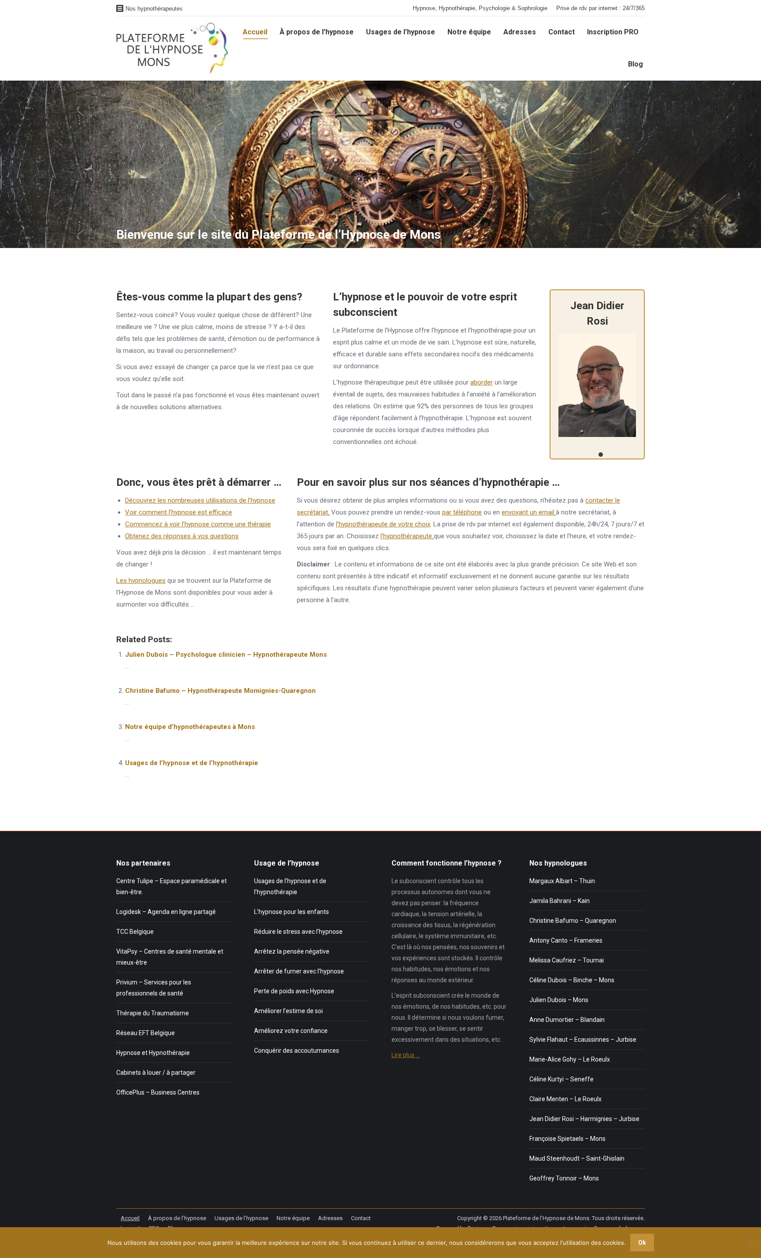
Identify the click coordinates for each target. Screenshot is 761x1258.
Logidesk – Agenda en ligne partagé (166, 911)
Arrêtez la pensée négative (291, 951)
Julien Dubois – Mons (558, 999)
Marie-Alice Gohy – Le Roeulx (569, 1059)
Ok (642, 1242)
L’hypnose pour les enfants (291, 911)
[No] (750, 1242)
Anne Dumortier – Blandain (567, 1019)
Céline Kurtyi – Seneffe (561, 1079)
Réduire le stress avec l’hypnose (298, 931)
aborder (481, 382)
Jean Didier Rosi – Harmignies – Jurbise (584, 1118)
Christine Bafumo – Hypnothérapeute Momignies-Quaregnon (220, 691)
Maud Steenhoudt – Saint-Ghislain (576, 1158)
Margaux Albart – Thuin (562, 880)
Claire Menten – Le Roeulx (565, 1099)
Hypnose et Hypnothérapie (153, 1052)
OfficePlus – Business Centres (157, 1092)
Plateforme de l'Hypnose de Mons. (547, 1218)
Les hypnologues (141, 581)
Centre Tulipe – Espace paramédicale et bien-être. (171, 886)
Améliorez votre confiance (291, 1030)
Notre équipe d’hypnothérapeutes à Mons (190, 727)
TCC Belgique (135, 931)
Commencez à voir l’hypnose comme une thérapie (198, 524)
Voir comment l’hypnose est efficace (178, 512)
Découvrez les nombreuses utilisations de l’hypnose (200, 500)
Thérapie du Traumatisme (152, 1013)
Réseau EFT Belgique (145, 1032)
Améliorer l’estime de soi (288, 1010)
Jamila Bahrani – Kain (559, 900)
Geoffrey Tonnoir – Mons (564, 1178)
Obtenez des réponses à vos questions (182, 536)
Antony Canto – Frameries (565, 940)
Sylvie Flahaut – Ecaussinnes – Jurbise (582, 1039)
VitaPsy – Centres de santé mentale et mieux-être (169, 957)
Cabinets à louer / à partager (156, 1072)
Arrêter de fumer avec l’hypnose (299, 971)
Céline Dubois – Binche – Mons (571, 980)
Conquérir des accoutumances (296, 1050)
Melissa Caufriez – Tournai (566, 960)
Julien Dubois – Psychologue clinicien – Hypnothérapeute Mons (226, 655)
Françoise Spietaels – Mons (567, 1138)
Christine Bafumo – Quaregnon (572, 920)
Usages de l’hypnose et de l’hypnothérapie (191, 763)
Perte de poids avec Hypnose (294, 991)
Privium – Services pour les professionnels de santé (153, 988)
